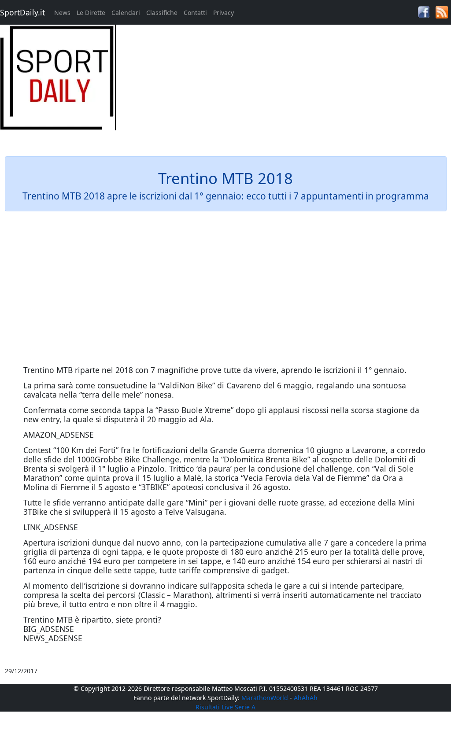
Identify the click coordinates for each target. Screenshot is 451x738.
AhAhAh (306, 698)
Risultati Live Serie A (225, 707)
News (62, 12)
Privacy (223, 12)
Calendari (125, 12)
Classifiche (161, 12)
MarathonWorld (264, 698)
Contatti (195, 12)
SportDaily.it (22, 12)
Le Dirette (91, 12)
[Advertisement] (282, 86)
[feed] (442, 11)
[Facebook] (423, 11)
